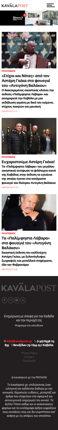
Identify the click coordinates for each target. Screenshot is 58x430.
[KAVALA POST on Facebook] (4, 300)
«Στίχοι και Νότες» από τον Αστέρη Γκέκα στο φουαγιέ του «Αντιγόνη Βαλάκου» (26, 81)
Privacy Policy (29, 353)
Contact (29, 357)
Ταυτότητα (29, 360)
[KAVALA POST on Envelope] (16, 300)
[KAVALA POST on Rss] (22, 300)
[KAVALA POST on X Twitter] (10, 300)
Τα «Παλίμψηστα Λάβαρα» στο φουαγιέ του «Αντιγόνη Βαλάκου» (26, 243)
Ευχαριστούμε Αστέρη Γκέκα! (28, 162)
